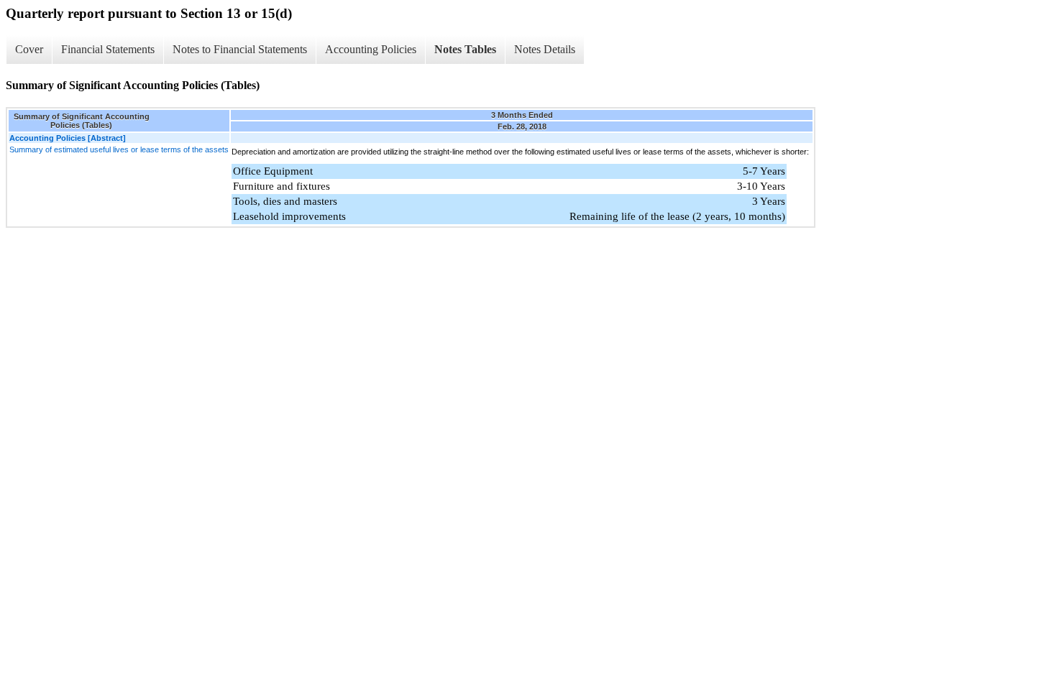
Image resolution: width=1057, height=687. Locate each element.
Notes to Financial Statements (240, 49)
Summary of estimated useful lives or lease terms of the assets (119, 149)
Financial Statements (108, 49)
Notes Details (544, 49)
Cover (29, 49)
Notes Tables (465, 49)
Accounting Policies (370, 49)
